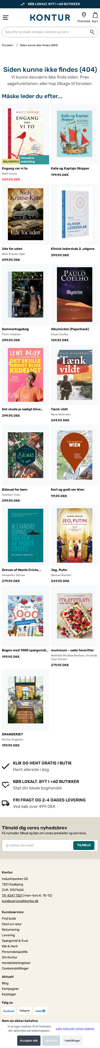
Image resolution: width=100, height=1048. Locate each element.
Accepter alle (29, 1040)
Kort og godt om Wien (67, 490)
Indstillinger (72, 1040)
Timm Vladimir (11, 334)
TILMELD (84, 845)
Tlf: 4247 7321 (12, 895)
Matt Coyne (9, 173)
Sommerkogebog (15, 329)
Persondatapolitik (15, 952)
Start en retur (12, 924)
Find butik (9, 919)
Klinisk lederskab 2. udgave (72, 249)
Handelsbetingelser (16, 963)
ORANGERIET (12, 734)
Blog (5, 983)
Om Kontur (9, 957)
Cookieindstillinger (15, 968)
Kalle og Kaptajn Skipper (70, 168)
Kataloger (9, 994)
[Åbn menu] (6, 17)
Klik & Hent (10, 946)
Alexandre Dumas (13, 575)
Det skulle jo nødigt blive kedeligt (21, 409)
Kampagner (10, 989)
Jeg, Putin (59, 570)
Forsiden (7, 45)
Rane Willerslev (61, 414)
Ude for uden (12, 249)
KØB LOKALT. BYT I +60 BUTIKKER (54, 4)
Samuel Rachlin (61, 575)
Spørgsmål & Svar (15, 941)
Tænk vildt (59, 409)
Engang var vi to (14, 168)
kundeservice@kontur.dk (20, 901)
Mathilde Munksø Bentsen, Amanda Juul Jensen (74, 657)
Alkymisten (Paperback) (70, 329)
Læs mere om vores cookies (75, 1028)
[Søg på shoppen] (92, 32)
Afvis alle (51, 1040)
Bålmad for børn (14, 490)
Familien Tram (11, 494)
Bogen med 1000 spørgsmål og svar (24, 650)
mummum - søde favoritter (72, 650)
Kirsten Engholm (12, 739)
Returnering (10, 930)
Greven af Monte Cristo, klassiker (20, 570)
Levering (8, 935)
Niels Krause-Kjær (13, 254)
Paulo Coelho (59, 334)
